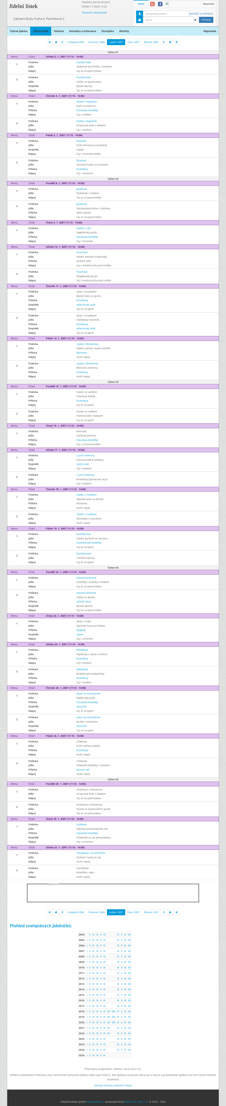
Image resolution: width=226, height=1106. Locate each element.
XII (129, 934)
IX (118, 934)
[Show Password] (195, 20)
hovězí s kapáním (86, 101)
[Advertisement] (113, 894)
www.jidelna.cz (96, 1101)
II (90, 934)
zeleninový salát (85, 304)
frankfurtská (83, 62)
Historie (59, 31)
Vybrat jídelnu (19, 31)
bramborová (83, 534)
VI (104, 934)
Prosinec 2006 (96, 42)
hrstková (81, 824)
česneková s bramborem (90, 853)
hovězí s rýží (83, 228)
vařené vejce (83, 601)
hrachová (81, 252)
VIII (113, 1011)
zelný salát (82, 464)
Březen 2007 (151, 42)
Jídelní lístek (23, 6)
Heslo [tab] (141, 4)
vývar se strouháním (88, 693)
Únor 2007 (133, 42)
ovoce (79, 634)
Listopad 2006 (76, 42)
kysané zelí (82, 769)
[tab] (152, 4)
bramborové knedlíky (88, 542)
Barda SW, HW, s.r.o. (136, 1101)
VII (108, 1011)
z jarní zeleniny (85, 455)
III (93, 934)
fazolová (81, 141)
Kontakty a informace (82, 31)
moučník (81, 706)
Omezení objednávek (94, 12)
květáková (82, 649)
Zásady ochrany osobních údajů (113, 1085)
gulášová (81, 189)
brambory (82, 169)
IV (97, 934)
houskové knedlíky (87, 110)
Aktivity (124, 31)
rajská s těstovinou (87, 344)
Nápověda (208, 4)
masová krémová (86, 577)
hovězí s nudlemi (86, 494)
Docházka (108, 31)
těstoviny (81, 352)
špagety (81, 630)
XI (125, 934)
